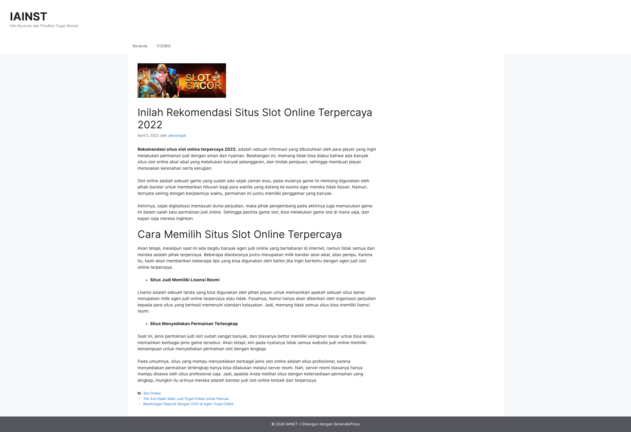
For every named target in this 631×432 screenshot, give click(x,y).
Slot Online (152, 393)
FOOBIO (164, 46)
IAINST (28, 16)
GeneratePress (346, 424)
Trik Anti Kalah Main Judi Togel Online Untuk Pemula (185, 399)
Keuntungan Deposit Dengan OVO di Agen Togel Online (188, 404)
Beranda (140, 46)
